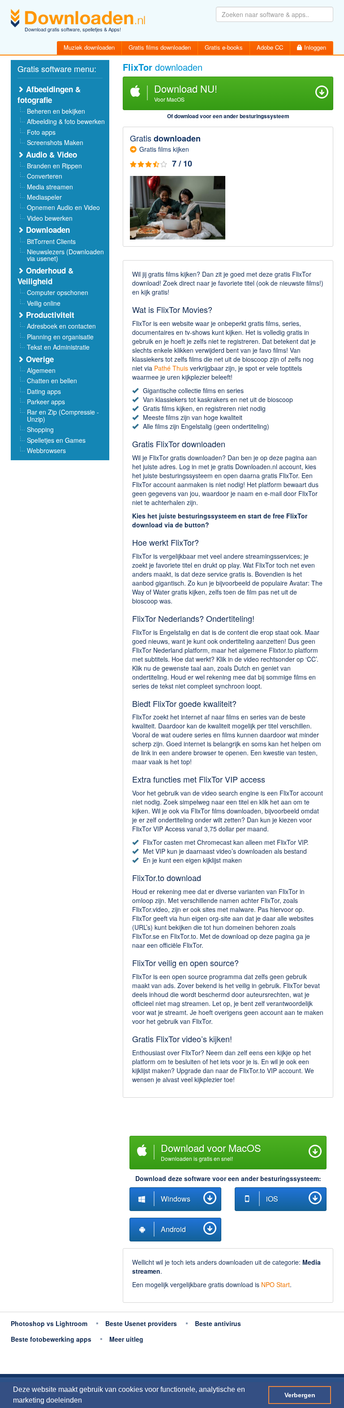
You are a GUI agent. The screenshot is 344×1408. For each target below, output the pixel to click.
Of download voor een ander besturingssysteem (228, 116)
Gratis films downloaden (160, 47)
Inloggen (314, 47)
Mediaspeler (44, 197)
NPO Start (275, 1284)
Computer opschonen (57, 292)
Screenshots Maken (55, 142)
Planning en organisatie (60, 336)
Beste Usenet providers (141, 1323)
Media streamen (50, 186)
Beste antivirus (218, 1323)
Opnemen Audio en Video (63, 207)
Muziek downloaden (89, 47)
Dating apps (44, 391)
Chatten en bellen (52, 380)
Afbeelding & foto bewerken (66, 121)
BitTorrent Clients (51, 241)
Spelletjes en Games (56, 440)
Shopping (40, 429)
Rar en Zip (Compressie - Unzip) (63, 415)
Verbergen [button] (299, 1395)
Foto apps (41, 132)
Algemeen (41, 370)
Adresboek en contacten (61, 325)
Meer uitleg (126, 1339)
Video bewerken (50, 218)
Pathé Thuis (171, 368)
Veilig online (43, 303)
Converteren (44, 175)
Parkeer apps (46, 401)
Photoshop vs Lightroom (49, 1323)
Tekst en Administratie (58, 346)
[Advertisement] (228, 1118)
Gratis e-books (224, 47)
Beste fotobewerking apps (51, 1339)
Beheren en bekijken (56, 111)
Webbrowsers (46, 450)
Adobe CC (270, 47)
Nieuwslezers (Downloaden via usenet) (65, 255)
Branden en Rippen (54, 165)
